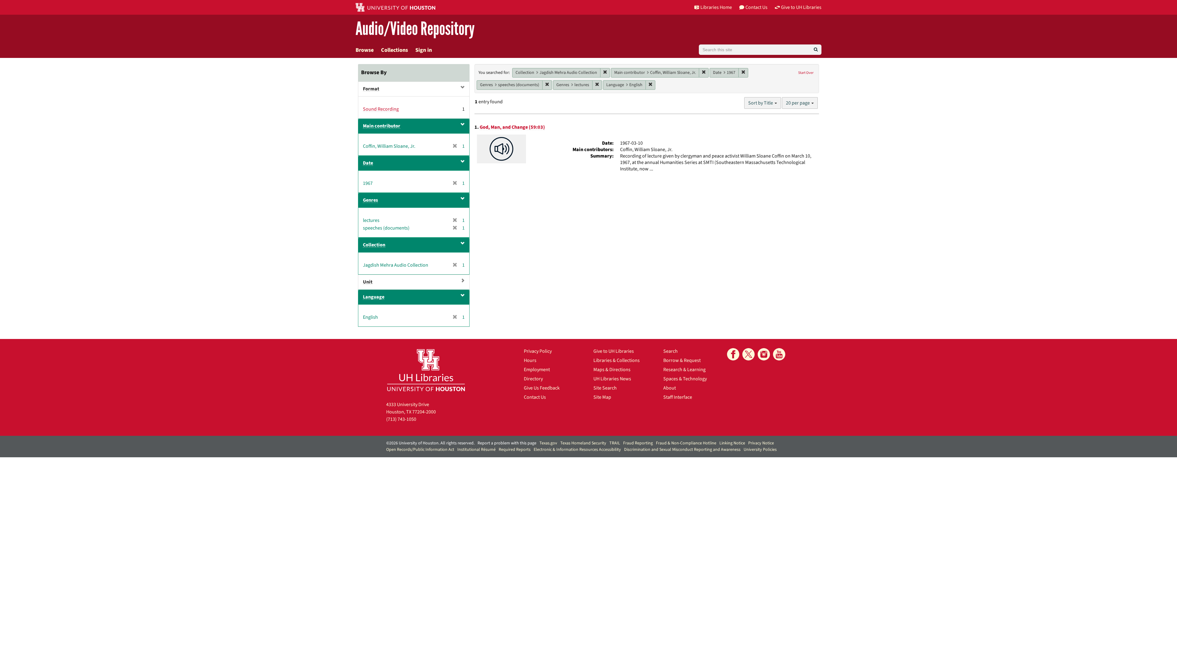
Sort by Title (761, 103)
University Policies (760, 450)
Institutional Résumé (476, 450)
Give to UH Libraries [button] (801, 7)
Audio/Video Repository (415, 29)
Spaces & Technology (685, 378)
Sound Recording (381, 109)
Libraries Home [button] (716, 7)
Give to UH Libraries (613, 351)
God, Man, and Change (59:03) (512, 127)
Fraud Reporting (638, 443)
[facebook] (733, 354)
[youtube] (779, 354)
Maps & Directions (611, 369)
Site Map (602, 397)
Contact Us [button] (756, 7)
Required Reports (515, 450)
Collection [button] (374, 245)
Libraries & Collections (616, 360)
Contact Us (535, 397)
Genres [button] (370, 200)
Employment (537, 369)
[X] (748, 354)
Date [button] (368, 163)
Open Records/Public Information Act (420, 450)
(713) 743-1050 (401, 419)
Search (670, 351)
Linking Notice (732, 443)
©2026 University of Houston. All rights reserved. (430, 443)
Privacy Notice (761, 443)
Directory (533, 378)
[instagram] (764, 354)
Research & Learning (684, 369)
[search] (815, 49)
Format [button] (371, 89)
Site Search (605, 388)
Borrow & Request (682, 360)
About (669, 388)
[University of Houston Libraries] (426, 370)
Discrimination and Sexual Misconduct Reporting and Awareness (682, 450)
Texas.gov (548, 443)
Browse (365, 50)
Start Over (805, 72)
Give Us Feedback (542, 388)
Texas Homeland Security (583, 443)
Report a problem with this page (507, 443)
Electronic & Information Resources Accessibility (577, 450)
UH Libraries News (612, 378)
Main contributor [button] (381, 126)
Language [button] (373, 297)
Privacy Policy (538, 351)
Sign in (423, 50)
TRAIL (614, 443)
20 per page (798, 103)
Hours (530, 360)
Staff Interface (677, 397)
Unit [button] (367, 282)
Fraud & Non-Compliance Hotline (686, 443)
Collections (394, 50)
